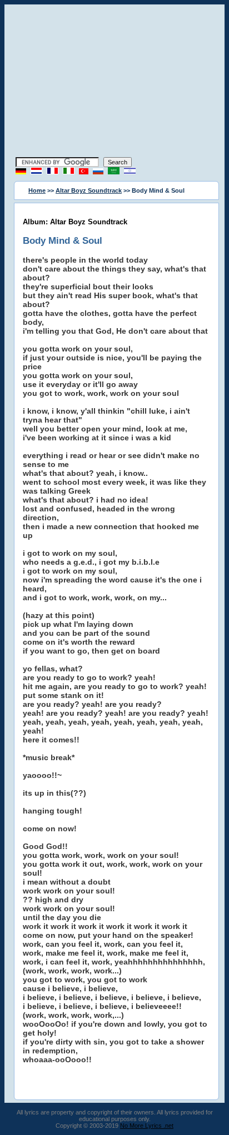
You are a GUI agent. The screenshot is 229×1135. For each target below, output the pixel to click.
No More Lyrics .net (146, 1125)
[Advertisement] (114, 82)
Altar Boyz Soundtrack (89, 190)
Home (37, 190)
